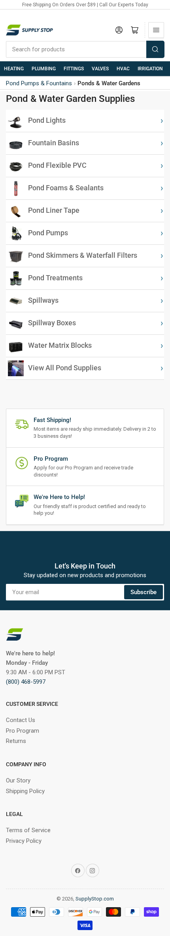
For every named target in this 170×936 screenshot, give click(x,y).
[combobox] (85, 49)
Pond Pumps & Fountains (39, 83)
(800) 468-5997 (25, 681)
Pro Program (22, 730)
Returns (16, 741)
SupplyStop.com (95, 899)
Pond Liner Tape (53, 210)
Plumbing (44, 68)
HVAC (123, 68)
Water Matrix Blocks (60, 345)
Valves (100, 68)
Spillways (43, 300)
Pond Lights (47, 120)
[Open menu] (156, 30)
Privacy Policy (24, 840)
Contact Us (20, 720)
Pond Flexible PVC (57, 165)
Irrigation (150, 68)
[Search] (155, 49)
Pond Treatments (55, 278)
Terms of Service (28, 830)
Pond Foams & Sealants (66, 188)
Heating (14, 68)
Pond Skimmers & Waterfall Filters (82, 255)
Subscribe (143, 592)
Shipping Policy (25, 791)
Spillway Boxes (52, 323)
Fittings (74, 68)
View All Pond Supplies (64, 368)
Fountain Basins (53, 143)
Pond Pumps (48, 233)
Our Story (18, 780)
